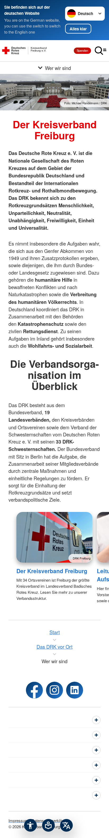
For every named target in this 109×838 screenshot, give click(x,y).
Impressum (18, 820)
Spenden (82, 50)
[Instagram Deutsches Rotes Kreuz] (54, 690)
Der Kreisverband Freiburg (51, 571)
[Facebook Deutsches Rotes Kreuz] (34, 690)
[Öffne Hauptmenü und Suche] (100, 50)
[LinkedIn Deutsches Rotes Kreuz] (74, 690)
